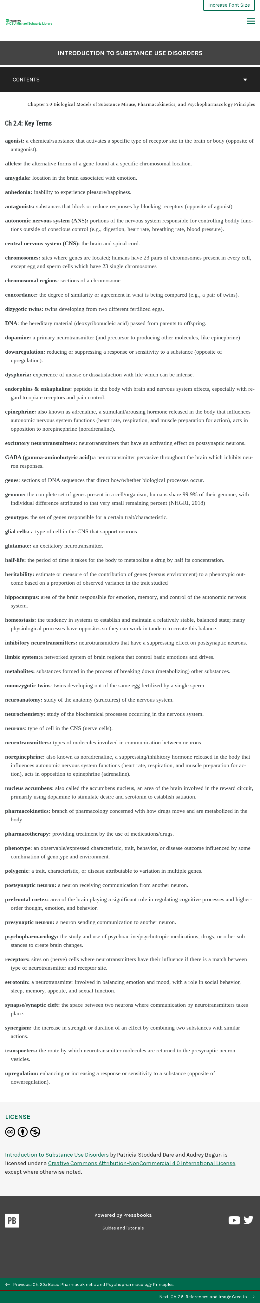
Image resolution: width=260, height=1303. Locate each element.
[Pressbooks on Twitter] (249, 1222)
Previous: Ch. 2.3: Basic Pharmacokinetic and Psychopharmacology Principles (93, 1284)
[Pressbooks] (12, 1222)
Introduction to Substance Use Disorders (130, 53)
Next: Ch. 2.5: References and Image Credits (203, 1297)
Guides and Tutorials (123, 1228)
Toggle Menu (251, 21)
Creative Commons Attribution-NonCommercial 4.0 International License (141, 1163)
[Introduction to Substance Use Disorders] (29, 21)
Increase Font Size (229, 5)
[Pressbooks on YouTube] (235, 1221)
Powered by (123, 1215)
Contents (26, 79)
